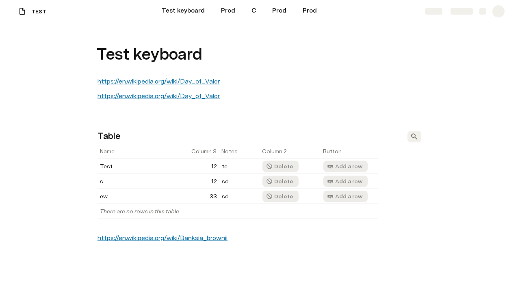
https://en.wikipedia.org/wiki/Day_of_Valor (159, 81)
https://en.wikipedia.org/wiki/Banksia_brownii (163, 238)
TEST (38, 11)
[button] (101, 36)
